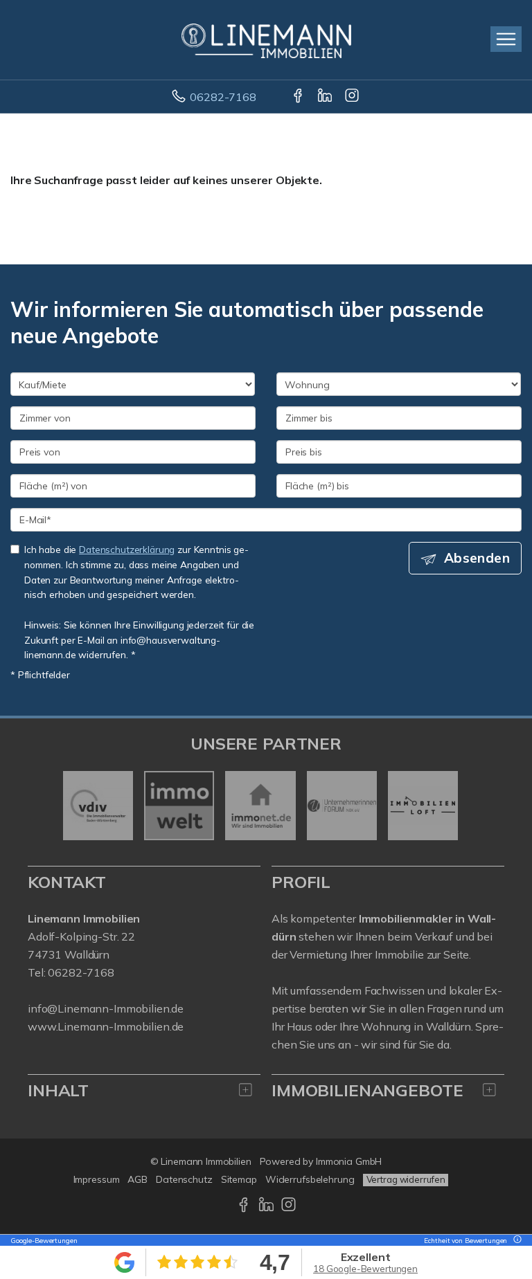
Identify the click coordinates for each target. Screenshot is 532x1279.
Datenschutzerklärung (127, 549)
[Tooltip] (515, 1240)
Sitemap (239, 1179)
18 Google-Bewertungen (365, 1268)
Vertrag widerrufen (405, 1179)
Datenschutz (184, 1179)
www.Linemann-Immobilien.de (106, 1026)
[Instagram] (353, 97)
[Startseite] (266, 39)
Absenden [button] (477, 558)
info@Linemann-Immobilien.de (106, 1008)
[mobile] (506, 39)
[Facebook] (299, 97)
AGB (137, 1179)
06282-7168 (223, 97)
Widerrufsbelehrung (310, 1179)
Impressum (96, 1179)
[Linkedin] (326, 97)
